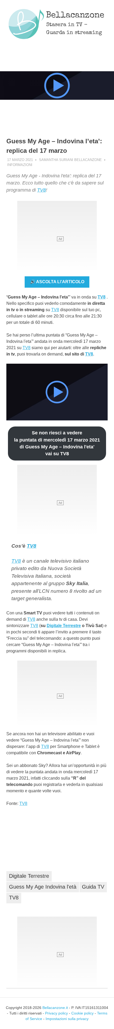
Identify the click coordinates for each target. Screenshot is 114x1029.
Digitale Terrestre (64, 625)
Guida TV (93, 887)
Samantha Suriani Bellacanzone (70, 160)
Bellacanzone (75, 15)
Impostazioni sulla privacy (67, 1019)
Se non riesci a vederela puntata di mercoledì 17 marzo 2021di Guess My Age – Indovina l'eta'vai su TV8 (57, 443)
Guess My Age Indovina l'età (42, 887)
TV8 (41, 190)
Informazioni (19, 165)
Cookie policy (82, 1013)
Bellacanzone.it (55, 1008)
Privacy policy (56, 1013)
